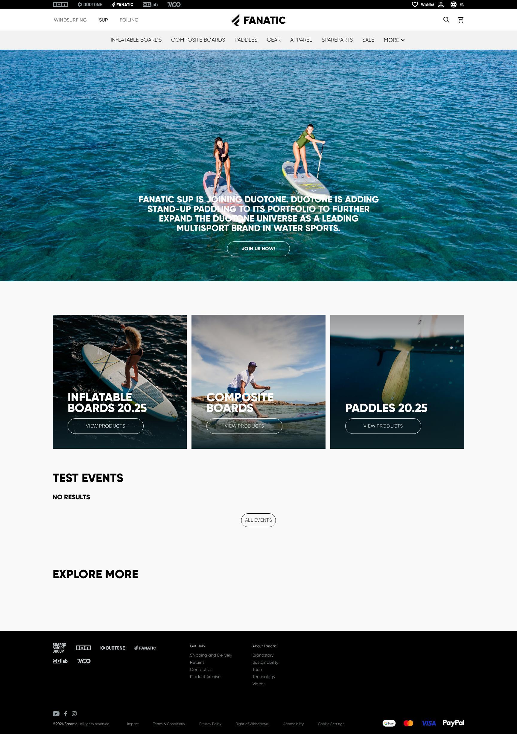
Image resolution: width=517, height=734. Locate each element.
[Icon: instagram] (74, 713)
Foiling (129, 20)
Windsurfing (70, 20)
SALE (368, 40)
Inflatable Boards (136, 40)
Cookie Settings (331, 724)
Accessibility (293, 724)
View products (105, 426)
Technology (264, 676)
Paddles (246, 40)
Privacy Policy (210, 724)
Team (258, 669)
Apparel (301, 40)
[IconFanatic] (122, 4)
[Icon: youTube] (56, 713)
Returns (197, 662)
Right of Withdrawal (252, 724)
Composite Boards (198, 40)
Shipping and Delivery (211, 655)
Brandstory (263, 655)
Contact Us (201, 669)
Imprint (133, 724)
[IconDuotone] (90, 4)
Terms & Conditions (169, 724)
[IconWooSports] (174, 4)
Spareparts (337, 40)
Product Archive (205, 676)
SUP (103, 20)
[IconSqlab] (150, 4)
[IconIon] (60, 4)
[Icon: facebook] (65, 713)
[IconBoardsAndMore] (59, 648)
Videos (259, 683)
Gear (274, 40)
